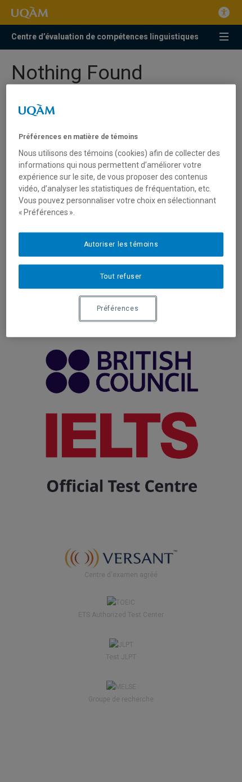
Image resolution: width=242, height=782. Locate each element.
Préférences (118, 308)
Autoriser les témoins (121, 244)
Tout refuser (121, 276)
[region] (121, 210)
